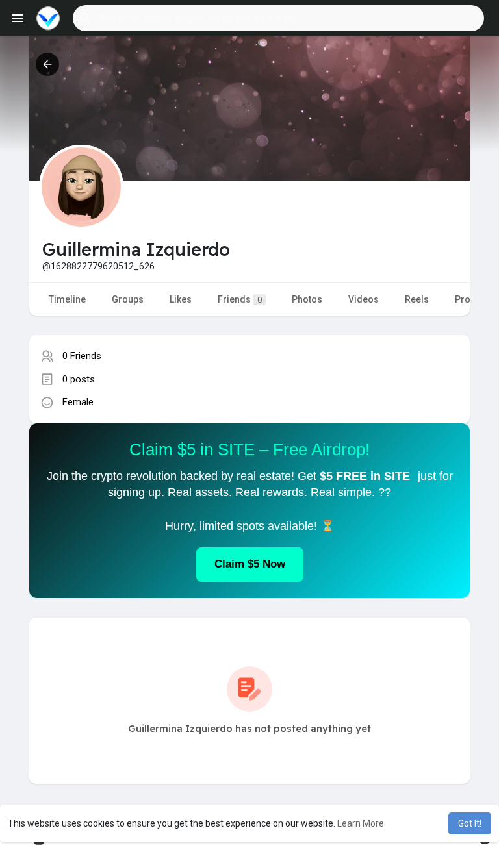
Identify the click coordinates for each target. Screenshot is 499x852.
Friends (240, 299)
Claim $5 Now (249, 564)
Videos (363, 299)
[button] (278, 18)
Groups (128, 299)
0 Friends (81, 356)
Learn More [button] (360, 823)
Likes (181, 299)
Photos (307, 299)
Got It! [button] (469, 823)
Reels (417, 299)
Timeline (67, 299)
